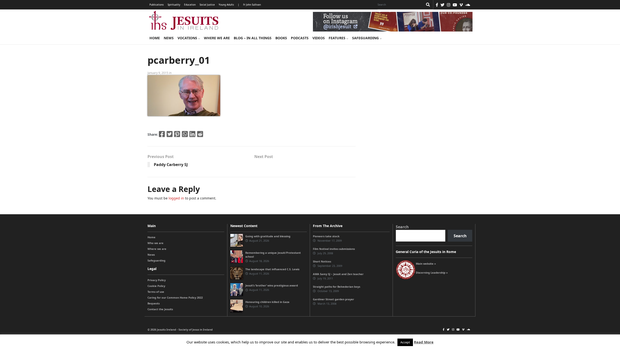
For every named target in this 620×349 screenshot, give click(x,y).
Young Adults (226, 4)
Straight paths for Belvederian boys (336, 286)
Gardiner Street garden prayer (333, 299)
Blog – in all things (252, 38)
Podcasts (300, 38)
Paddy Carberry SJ (171, 164)
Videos (318, 38)
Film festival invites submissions (334, 249)
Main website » (426, 263)
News (169, 38)
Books (281, 38)
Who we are (155, 243)
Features (337, 38)
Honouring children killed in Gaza (267, 302)
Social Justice (207, 4)
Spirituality (174, 4)
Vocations (188, 38)
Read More (424, 342)
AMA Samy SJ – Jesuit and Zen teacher (338, 274)
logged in (176, 198)
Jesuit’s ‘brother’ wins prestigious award (271, 285)
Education (190, 4)
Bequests (153, 303)
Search (402, 227)
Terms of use (155, 291)
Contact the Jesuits (160, 309)
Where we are (217, 38)
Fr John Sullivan (252, 4)
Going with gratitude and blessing (267, 236)
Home (154, 38)
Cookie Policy (156, 286)
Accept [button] (405, 342)
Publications (156, 4)
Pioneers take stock (326, 236)
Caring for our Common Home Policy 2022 (175, 297)
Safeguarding (366, 38)
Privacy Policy (156, 280)
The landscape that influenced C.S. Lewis (272, 269)
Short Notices (322, 261)
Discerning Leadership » (432, 272)
